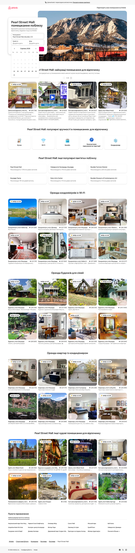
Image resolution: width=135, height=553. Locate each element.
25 (18, 71)
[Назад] (64, 77)
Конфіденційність (26, 550)
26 (21, 71)
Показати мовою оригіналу (81, 2)
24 (14, 71)
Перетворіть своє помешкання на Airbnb (111, 8)
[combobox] (28, 37)
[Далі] (70, 77)
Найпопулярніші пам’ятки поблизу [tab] (19, 518)
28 (29, 71)
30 (36, 71)
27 (25, 71)
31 (14, 75)
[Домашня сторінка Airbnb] (13, 8)
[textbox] (19, 43)
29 (32, 71)
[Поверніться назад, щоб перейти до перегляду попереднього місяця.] (14, 48)
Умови (35, 550)
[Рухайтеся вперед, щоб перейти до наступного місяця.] (35, 48)
